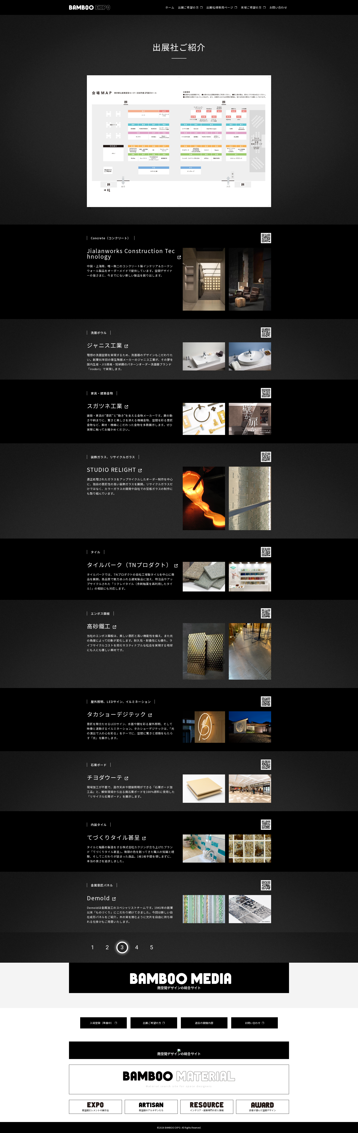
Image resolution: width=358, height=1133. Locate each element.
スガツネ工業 (105, 405)
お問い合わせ (278, 7)
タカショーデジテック (116, 714)
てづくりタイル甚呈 (113, 837)
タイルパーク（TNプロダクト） (129, 564)
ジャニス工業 (104, 345)
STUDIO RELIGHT (111, 469)
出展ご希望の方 (188, 7)
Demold (98, 898)
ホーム (169, 7)
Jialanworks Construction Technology (131, 253)
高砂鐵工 (99, 626)
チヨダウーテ (105, 777)
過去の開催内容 (204, 1023)
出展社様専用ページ (219, 7)
